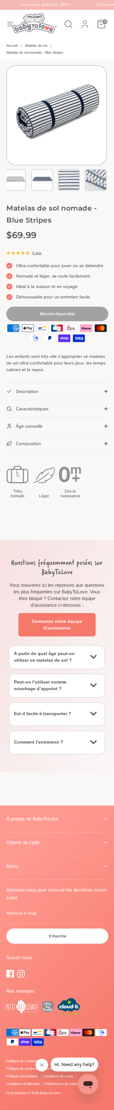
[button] (15, 180)
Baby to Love (50, 1093)
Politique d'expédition (22, 1076)
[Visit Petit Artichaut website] (22, 1007)
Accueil (11, 45)
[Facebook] (10, 974)
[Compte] (85, 20)
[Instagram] (21, 974)
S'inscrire (57, 936)
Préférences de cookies (63, 1084)
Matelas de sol (36, 45)
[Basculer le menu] (7, 24)
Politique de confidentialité (25, 1061)
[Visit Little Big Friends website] (48, 1007)
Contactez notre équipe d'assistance (57, 624)
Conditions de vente (58, 1076)
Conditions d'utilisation (23, 1084)
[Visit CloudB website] (69, 1007)
